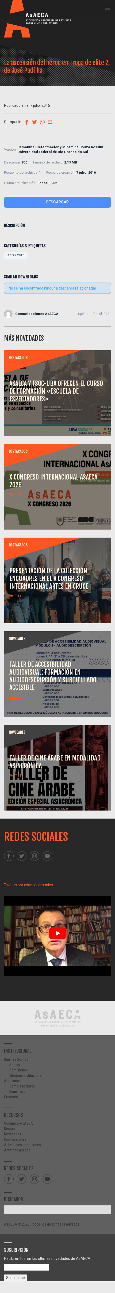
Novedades (12, 1134)
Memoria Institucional (25, 1075)
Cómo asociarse (22, 1086)
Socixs (14, 1065)
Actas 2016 (15, 255)
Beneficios (17, 1091)
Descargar (57, 202)
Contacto (11, 1097)
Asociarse (12, 1081)
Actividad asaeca (17, 1150)
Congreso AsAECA (18, 1123)
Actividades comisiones (22, 1145)
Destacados (13, 1129)
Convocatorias (15, 1139)
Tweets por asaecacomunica (28, 885)
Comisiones (18, 1070)
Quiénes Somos (16, 1059)
